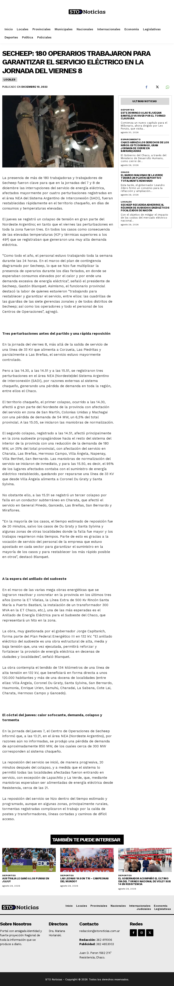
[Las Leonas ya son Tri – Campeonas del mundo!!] (87, 860)
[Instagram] (141, 932)
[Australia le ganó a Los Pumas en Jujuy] (29, 860)
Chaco (125, 172)
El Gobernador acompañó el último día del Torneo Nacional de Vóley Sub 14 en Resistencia (144, 881)
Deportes (127, 109)
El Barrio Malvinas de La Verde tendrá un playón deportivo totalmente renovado (142, 178)
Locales (9, 79)
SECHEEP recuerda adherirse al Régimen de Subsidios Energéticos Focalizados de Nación (145, 207)
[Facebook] (146, 87)
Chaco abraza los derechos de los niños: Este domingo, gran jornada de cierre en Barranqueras (145, 147)
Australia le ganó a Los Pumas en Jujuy (25, 880)
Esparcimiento (130, 139)
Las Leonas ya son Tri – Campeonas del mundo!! (84, 880)
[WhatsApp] (167, 87)
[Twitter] (156, 87)
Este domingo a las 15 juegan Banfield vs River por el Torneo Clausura (143, 115)
